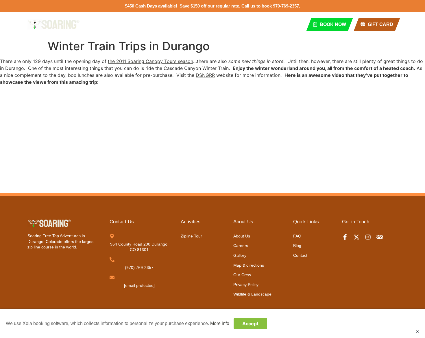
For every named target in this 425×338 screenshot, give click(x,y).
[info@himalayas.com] (112, 277)
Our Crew (242, 274)
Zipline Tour (133, 24)
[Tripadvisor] (382, 237)
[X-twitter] (359, 237)
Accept (250, 323)
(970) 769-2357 (139, 267)
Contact (246, 24)
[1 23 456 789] (112, 259)
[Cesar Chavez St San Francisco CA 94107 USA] (112, 236)
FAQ (193, 24)
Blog (216, 24)
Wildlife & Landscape (252, 294)
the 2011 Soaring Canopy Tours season (150, 61)
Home (98, 24)
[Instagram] (371, 237)
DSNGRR (205, 75)
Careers (240, 245)
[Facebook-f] (348, 237)
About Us (241, 236)
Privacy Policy (245, 284)
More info (219, 323)
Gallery (239, 255)
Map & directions (248, 265)
